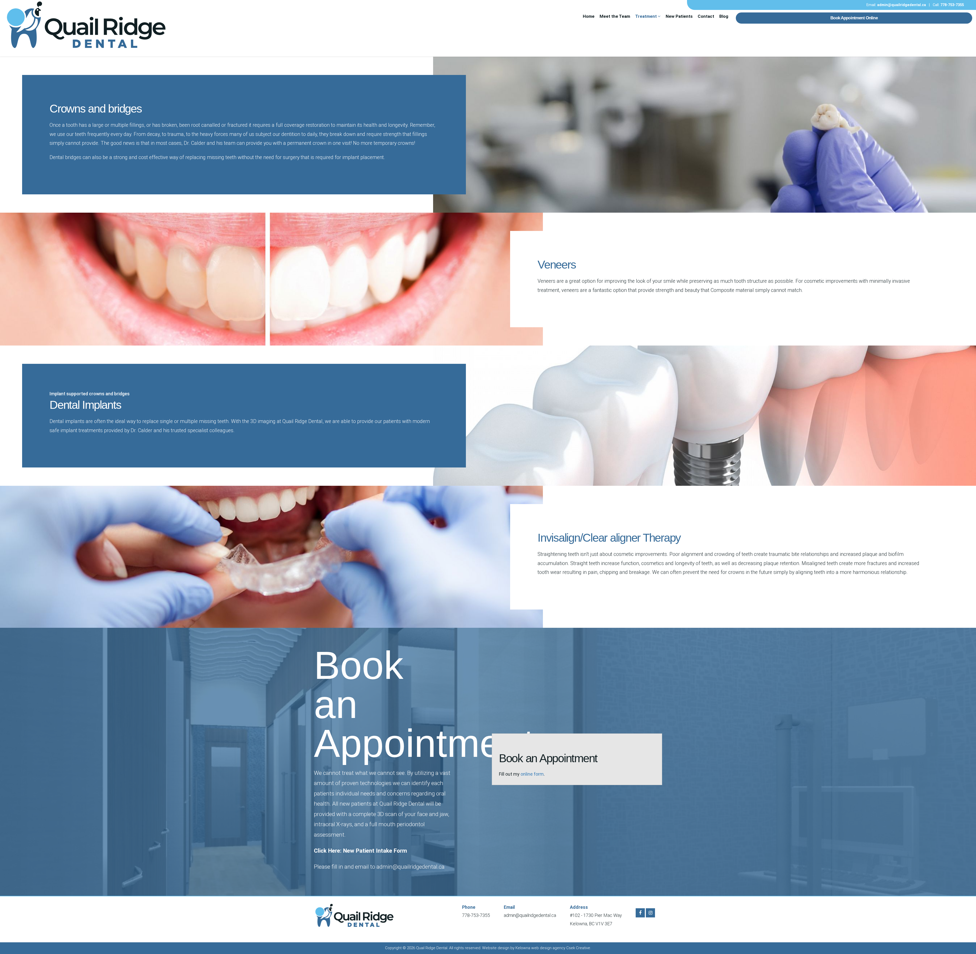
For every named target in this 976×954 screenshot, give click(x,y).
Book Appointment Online (853, 17)
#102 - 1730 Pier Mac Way (596, 915)
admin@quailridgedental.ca (901, 5)
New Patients (679, 16)
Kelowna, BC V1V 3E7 (591, 923)
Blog (723, 16)
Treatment (646, 16)
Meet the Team (615, 16)
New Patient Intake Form (375, 850)
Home (588, 16)
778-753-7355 (952, 5)
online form (532, 774)
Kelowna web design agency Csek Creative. (553, 948)
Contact (706, 16)
